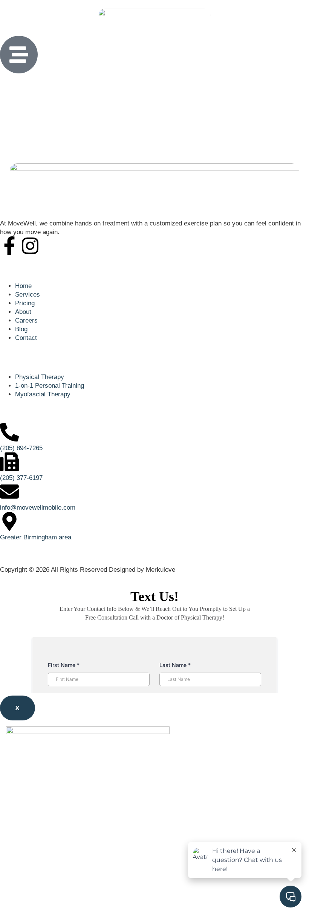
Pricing (25, 824)
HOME (24, 790)
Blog (21, 876)
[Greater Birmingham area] (9, 521)
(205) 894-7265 (21, 448)
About (23, 842)
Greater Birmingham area (35, 537)
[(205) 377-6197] (9, 461)
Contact (26, 894)
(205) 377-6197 (21, 477)
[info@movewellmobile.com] (9, 491)
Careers (26, 859)
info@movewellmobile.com (37, 507)
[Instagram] (30, 245)
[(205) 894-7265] (9, 432)
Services (27, 807)
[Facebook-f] (9, 245)
